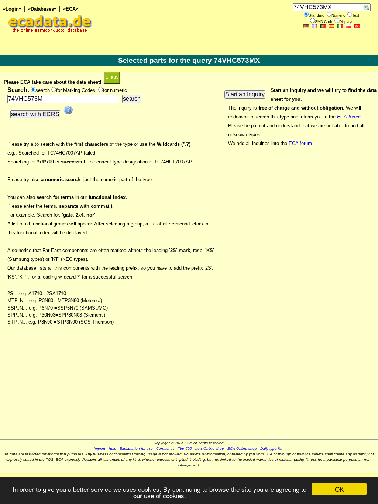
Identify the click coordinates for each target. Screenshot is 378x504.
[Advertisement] (189, 387)
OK (339, 489)
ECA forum (300, 143)
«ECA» (70, 9)
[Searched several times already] (112, 82)
